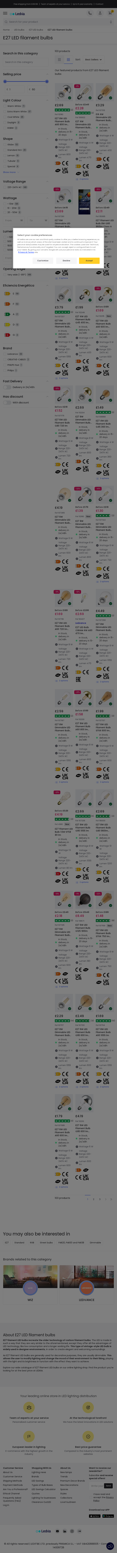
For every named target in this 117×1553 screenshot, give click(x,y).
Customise (42, 260)
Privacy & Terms (26, 252)
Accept (89, 260)
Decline (66, 260)
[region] (58, 248)
